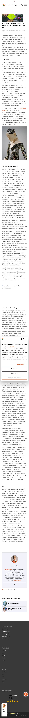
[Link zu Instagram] (21, 715)
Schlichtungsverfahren (6, 634)
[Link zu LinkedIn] (17, 715)
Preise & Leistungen (6, 639)
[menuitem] (21, 5)
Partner (3, 655)
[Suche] (21, 5)
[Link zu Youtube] (23, 715)
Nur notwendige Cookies (14, 377)
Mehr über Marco (17, 580)
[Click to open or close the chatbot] (26, 694)
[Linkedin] (14, 584)
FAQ (3, 674)
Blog (14, 30)
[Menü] (25, 5)
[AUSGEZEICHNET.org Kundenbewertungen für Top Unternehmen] (12, 5)
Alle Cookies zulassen (14, 369)
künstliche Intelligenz (12, 589)
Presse (3, 660)
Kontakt (3, 658)
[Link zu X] (26, 715)
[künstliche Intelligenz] (12, 18)
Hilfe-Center (4, 672)
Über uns (4, 650)
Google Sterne (5, 629)
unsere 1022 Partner (11, 347)
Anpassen (13, 373)
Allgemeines (10, 30)
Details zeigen (20, 364)
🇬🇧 (14, 1)
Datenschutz (4, 679)
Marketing (17, 30)
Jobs (3, 653)
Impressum (4, 681)
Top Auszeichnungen (6, 631)
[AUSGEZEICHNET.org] (12, 704)
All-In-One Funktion (6, 636)
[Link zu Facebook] (19, 715)
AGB (3, 677)
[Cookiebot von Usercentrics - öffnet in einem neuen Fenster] (20, 339)
